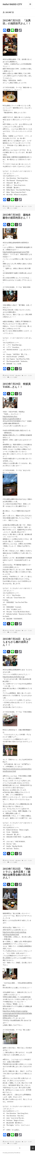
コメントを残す (13, 208)
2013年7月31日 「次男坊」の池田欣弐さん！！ (17, 22)
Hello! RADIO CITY (12, 4)
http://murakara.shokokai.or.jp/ (13, 677)
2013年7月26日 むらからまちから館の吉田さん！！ (17, 641)
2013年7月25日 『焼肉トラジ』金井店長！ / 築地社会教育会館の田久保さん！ (17, 873)
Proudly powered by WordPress (11, 1153)
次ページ (32, 1148)
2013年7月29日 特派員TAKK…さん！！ (17, 385)
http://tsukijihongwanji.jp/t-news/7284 (16, 252)
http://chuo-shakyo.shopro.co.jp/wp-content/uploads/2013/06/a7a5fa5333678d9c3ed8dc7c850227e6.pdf (17, 1013)
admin (19, 206)
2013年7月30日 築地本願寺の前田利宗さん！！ (17, 216)
